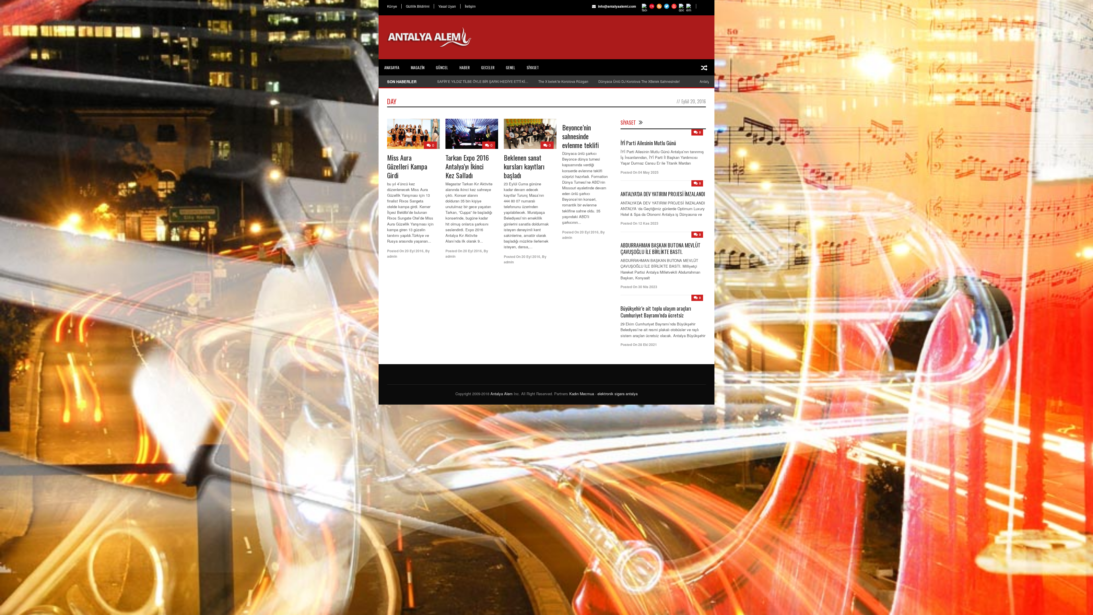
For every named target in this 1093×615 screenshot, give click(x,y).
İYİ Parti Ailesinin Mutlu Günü (648, 143)
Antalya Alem (501, 393)
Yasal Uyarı (447, 6)
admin (392, 256)
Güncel (442, 67)
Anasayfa (391, 67)
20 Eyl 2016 (414, 250)
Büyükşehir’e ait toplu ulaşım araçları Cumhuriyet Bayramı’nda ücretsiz (656, 312)
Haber (464, 67)
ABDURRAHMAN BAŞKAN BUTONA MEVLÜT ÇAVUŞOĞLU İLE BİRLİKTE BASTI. (660, 248)
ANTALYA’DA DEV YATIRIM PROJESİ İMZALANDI (663, 194)
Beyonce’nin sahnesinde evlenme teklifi (580, 136)
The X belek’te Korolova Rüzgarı (563, 81)
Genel (510, 67)
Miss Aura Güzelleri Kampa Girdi (407, 166)
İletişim (470, 6)
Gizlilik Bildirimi (418, 6)
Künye (392, 6)
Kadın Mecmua (581, 393)
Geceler (487, 67)
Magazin (417, 67)
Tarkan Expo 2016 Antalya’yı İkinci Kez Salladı (467, 166)
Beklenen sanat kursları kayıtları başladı (524, 166)
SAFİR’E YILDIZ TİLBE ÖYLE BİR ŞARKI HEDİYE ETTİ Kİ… (482, 81)
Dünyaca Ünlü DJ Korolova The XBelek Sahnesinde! (639, 81)
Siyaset (533, 67)
